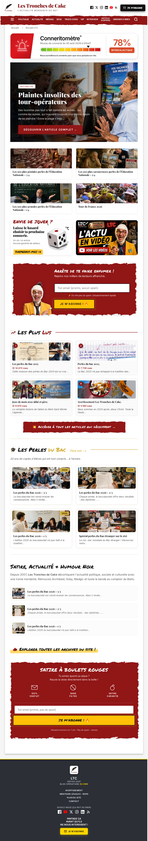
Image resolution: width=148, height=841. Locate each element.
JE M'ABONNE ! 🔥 (72, 720)
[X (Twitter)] (70, 812)
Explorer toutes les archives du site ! (56, 649)
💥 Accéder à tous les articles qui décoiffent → (72, 426)
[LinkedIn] (81, 812)
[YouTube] (64, 812)
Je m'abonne (74, 831)
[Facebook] (58, 812)
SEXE (57, 19)
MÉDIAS (48, 19)
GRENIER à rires (120, 19)
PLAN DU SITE (73, 797)
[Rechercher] (134, 19)
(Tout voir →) (77, 450)
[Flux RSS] (87, 812)
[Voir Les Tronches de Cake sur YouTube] (105, 237)
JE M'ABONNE (132, 7)
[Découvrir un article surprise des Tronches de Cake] (40, 237)
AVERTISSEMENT (72, 790)
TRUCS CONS (69, 19)
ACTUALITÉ (36, 19)
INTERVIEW (91, 19)
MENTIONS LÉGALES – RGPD (72, 794)
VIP (80, 19)
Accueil (14, 27)
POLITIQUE (22, 19)
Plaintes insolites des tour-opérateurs (48, 98)
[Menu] (10, 19)
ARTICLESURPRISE (104, 19)
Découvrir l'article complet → (49, 129)
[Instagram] (75, 812)
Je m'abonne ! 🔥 (73, 303)
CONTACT (73, 801)
